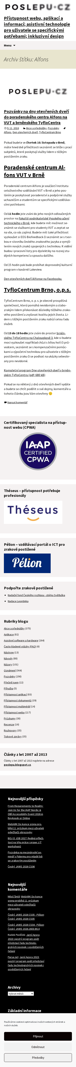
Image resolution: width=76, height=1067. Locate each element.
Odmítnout (38, 1047)
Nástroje (9, 652)
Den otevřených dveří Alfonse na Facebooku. (33, 279)
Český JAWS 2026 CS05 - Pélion (26, 914)
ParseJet (13, 957)
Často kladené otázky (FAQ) (20, 646)
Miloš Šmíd (14, 896)
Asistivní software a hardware (21, 640)
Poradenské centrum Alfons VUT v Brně (34, 171)
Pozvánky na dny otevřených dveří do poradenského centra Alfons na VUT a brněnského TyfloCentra (36, 117)
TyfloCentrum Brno (50, 132)
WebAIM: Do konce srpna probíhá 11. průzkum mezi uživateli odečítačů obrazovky (26, 828)
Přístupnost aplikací (15, 694)
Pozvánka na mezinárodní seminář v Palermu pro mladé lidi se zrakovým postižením (25, 856)
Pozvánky (53, 128)
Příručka (8, 688)
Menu (7, 45)
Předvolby (38, 1057)
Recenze (9, 724)
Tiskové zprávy (13, 736)
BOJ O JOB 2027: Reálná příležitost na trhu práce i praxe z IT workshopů (26, 842)
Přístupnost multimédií (17, 706)
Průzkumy (10, 718)
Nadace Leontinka (18, 601)
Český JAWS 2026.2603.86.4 (24, 929)
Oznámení (10, 670)
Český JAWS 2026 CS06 (21, 866)
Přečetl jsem (11, 682)
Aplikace (9, 634)
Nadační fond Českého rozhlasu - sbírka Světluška (36, 595)
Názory (8, 664)
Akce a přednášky (36, 128)
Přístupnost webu (14, 712)
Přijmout (38, 1036)
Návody (8, 658)
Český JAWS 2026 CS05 (21, 918)
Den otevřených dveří (25, 132)
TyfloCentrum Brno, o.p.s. (37, 289)
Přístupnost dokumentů (18, 700)
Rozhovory (10, 730)
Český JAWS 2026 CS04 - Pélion (26, 924)
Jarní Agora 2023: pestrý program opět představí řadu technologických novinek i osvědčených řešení (26, 943)
